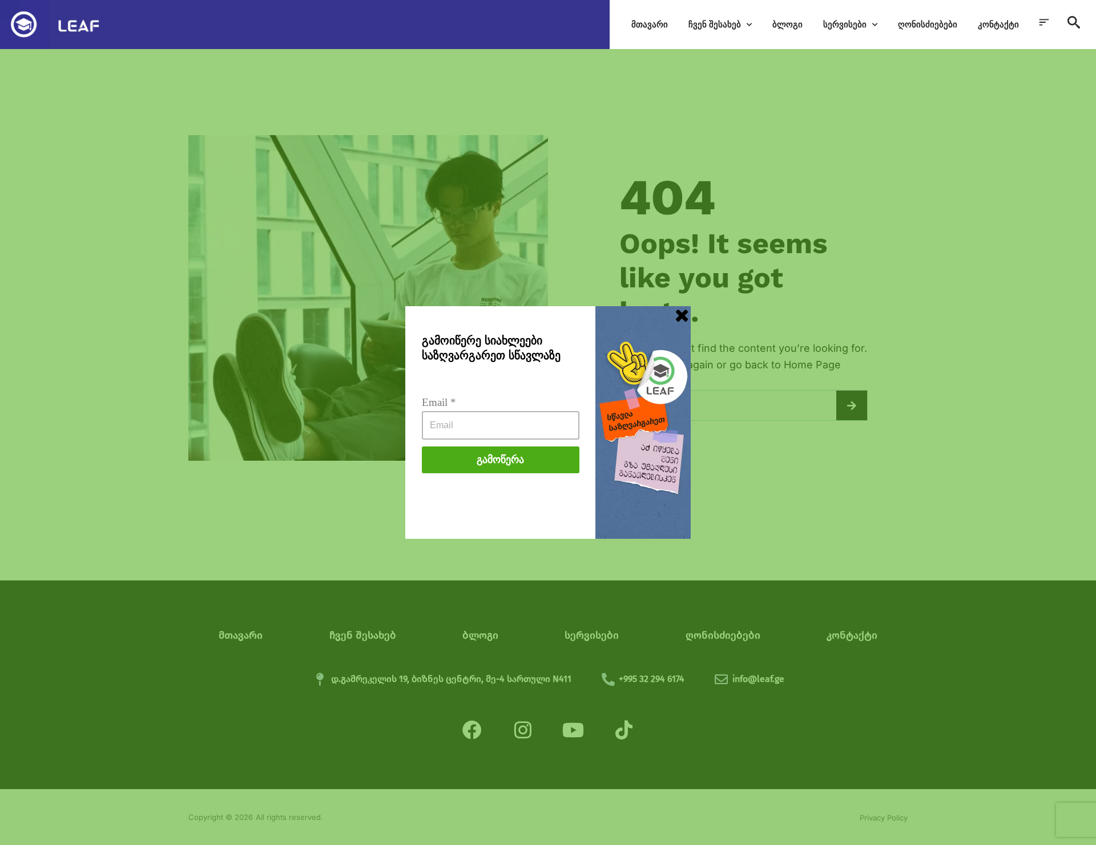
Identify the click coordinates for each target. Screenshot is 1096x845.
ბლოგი (787, 24)
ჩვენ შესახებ (714, 24)
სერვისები (845, 24)
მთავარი (649, 24)
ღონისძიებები (927, 24)
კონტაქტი (998, 24)
